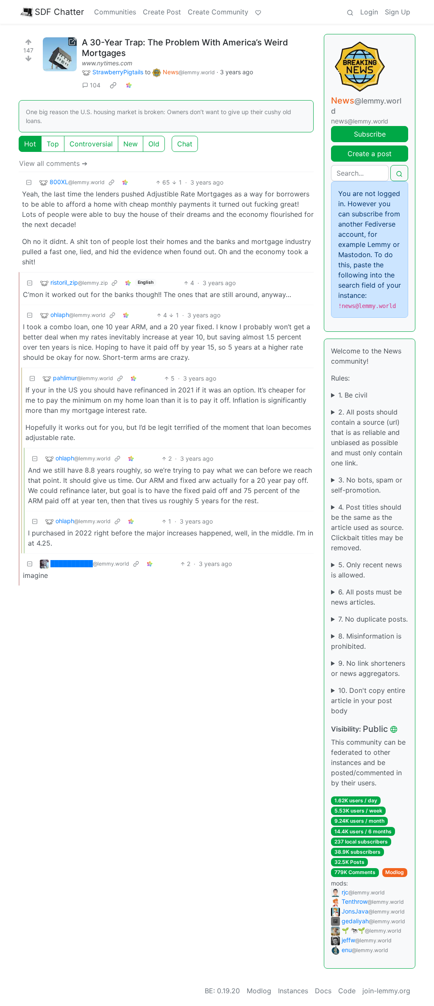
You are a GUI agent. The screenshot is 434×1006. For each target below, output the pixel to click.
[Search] (350, 11)
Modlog (394, 872)
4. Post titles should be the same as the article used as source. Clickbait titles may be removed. (367, 527)
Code (347, 990)
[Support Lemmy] (258, 11)
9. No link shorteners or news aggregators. (368, 668)
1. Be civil (352, 395)
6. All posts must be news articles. (366, 597)
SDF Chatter (59, 12)
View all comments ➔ (53, 163)
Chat (184, 144)
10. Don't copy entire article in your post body (368, 700)
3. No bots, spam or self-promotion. (366, 485)
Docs (323, 990)
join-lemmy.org (386, 990)
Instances (293, 990)
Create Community (218, 12)
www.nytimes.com (107, 63)
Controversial (91, 144)
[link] (113, 85)
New (130, 144)
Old (153, 144)
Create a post (370, 153)
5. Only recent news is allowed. (366, 569)
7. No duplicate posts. (373, 619)
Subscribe (370, 134)
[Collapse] (29, 182)
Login (369, 12)
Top (53, 144)
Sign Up (397, 12)
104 (95, 85)
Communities (115, 12)
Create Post (162, 12)
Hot (30, 144)
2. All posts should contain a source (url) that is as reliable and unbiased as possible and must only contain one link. (366, 437)
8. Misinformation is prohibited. (366, 641)
